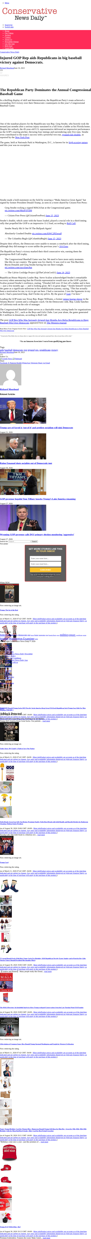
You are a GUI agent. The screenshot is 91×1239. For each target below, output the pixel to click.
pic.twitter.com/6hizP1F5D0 (18, 210)
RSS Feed (8, 46)
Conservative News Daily (9, 52)
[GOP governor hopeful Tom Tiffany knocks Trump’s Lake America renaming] (23, 494)
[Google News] (6, 359)
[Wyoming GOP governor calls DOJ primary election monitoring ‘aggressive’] (23, 530)
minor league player (72, 299)
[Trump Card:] (7, 854)
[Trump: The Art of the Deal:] (9, 602)
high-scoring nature (78, 142)
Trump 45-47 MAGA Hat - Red (10, 1227)
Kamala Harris (52, 635)
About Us (8, 40)
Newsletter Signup (12, 42)
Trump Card (4, 862)
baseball (8, 350)
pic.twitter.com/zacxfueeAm (18, 267)
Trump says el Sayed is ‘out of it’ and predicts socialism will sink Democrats (36, 427)
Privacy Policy (10, 656)
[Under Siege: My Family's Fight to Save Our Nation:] (9, 740)
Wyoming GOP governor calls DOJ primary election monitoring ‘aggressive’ (37, 534)
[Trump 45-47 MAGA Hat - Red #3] (6, 1198)
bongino (10, 635)
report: (72, 635)
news (58, 635)
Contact (8, 37)
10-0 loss (63, 246)
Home (7, 31)
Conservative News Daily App (16, 660)
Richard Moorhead (7, 68)
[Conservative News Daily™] (29, 21)
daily (16, 635)
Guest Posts (9, 48)
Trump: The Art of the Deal (9, 610)
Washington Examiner (21, 638)
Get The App (10, 44)
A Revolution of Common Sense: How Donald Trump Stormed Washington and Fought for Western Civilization (37, 1044)
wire (36, 639)
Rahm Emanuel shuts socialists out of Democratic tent (26, 463)
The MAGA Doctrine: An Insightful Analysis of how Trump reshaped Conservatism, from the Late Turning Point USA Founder (42, 1007)
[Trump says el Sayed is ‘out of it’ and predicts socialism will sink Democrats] (23, 423)
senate (84, 635)
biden (3, 634)
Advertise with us (11, 662)
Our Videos (9, 33)
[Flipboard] (17, 359)
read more (46, 721)
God (68, 294)
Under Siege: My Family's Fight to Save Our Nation (17, 748)
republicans (45, 350)
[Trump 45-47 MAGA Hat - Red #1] (6, 1173)
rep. (37, 350)
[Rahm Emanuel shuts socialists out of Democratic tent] (23, 459)
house (36, 635)
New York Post (22, 137)
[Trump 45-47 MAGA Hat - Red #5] (6, 1222)
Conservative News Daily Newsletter (19, 654)
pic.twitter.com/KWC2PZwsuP (47, 233)
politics (64, 634)
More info (43, 621)
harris (32, 635)
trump (4, 638)
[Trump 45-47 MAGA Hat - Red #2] (6, 1185)
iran (47, 635)
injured (31, 350)
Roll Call (71, 223)
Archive (8, 35)
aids (2, 350)
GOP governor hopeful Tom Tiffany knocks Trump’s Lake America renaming (38, 499)
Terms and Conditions (13, 658)
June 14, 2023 (63, 272)
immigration (42, 635)
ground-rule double (71, 134)
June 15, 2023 (52, 215)
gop (25, 350)
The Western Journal (56, 322)
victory (54, 350)
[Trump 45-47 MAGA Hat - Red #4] (6, 1210)
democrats (18, 350)
